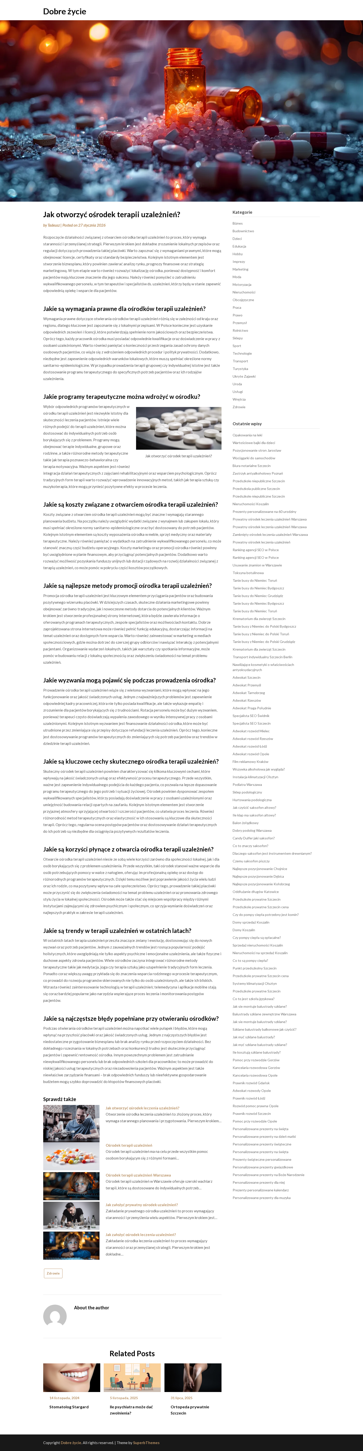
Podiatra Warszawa (247, 784)
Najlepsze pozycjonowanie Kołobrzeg (261, 884)
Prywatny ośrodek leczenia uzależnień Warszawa (270, 519)
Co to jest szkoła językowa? (254, 999)
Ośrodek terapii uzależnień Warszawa (138, 1175)
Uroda (237, 384)
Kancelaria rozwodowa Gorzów (256, 1067)
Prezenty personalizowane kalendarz (261, 1190)
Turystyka (240, 369)
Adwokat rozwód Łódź (250, 746)
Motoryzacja (242, 284)
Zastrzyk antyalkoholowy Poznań (258, 473)
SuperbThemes (146, 1442)
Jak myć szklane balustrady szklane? (260, 1045)
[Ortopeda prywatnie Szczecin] (193, 1376)
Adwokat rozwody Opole (252, 1090)
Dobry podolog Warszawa (252, 830)
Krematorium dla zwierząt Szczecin (259, 619)
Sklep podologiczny (247, 792)
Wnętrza (239, 399)
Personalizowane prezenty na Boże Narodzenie (268, 1175)
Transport (240, 361)
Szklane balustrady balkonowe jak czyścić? (265, 1029)
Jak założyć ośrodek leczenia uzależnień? (141, 1234)
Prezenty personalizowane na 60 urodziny (264, 511)
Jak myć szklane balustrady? (254, 1037)
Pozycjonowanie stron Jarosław (257, 450)
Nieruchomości (244, 292)
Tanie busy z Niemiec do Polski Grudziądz (264, 641)
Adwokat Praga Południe (252, 708)
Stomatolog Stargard (69, 1406)
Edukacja (239, 246)
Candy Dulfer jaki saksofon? (254, 838)
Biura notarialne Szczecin (252, 466)
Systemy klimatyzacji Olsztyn (255, 983)
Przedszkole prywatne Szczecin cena (261, 907)
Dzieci (237, 238)
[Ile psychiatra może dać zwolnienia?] (132, 1376)
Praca (237, 307)
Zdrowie (53, 1273)
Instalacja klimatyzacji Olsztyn (255, 777)
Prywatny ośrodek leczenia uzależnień (261, 542)
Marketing (240, 269)
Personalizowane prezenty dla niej (259, 1182)
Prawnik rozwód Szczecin (252, 1113)
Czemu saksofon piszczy (251, 861)
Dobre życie (64, 11)
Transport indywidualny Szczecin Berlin (262, 657)
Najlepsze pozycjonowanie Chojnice (260, 869)
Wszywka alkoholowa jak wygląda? (259, 769)
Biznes (238, 223)
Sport (237, 346)
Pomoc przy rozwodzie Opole (255, 1121)
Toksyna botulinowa (248, 573)
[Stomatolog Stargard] (71, 1376)
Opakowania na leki (247, 435)
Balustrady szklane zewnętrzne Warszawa (264, 1014)
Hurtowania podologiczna (252, 800)
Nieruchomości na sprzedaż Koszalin (260, 953)
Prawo (237, 315)
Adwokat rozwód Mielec (251, 731)
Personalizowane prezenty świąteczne (262, 1144)
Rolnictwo (240, 330)
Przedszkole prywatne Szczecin (257, 899)
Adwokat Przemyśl (247, 685)
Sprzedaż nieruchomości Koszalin (258, 945)
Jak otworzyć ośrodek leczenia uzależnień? (142, 1108)
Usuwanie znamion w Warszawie (257, 565)
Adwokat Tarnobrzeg (249, 693)
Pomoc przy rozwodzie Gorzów (256, 1060)
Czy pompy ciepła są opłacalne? (257, 937)
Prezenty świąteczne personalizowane (262, 1159)
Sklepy (238, 338)
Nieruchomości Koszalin (251, 504)
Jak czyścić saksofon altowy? (254, 807)
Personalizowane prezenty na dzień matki (264, 1136)
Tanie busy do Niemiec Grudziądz (258, 596)
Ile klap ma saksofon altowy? (254, 815)
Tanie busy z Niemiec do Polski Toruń (261, 634)
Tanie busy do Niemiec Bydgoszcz (258, 588)
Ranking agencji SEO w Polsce (256, 550)
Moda (237, 277)
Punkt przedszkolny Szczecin (255, 968)
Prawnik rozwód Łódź (249, 1098)
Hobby (238, 254)
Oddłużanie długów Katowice (256, 892)
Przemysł (240, 323)
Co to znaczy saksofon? (250, 846)
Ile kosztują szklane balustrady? (257, 1052)
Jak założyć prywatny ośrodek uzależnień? (142, 1204)
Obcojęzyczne (243, 300)
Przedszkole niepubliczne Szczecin (259, 481)
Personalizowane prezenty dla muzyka (262, 1198)
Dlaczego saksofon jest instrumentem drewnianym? (272, 853)
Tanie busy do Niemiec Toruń (255, 580)
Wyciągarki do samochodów (254, 458)
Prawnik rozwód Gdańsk (251, 1083)
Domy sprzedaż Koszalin (251, 922)
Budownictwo (243, 231)
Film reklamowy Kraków (250, 761)
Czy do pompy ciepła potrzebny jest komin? (266, 914)
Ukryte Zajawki (244, 376)
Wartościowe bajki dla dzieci (254, 443)
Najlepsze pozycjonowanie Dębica (258, 876)
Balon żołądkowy (246, 823)
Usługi (238, 391)
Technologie (242, 353)
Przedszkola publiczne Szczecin (256, 488)
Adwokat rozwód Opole (251, 754)
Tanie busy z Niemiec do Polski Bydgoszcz (264, 626)
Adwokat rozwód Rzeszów (253, 738)
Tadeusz (54, 225)
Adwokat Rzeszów (247, 700)
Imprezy (239, 261)
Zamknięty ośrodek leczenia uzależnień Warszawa (270, 534)
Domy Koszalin (244, 930)
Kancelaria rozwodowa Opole (255, 1075)
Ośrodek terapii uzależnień (129, 1145)
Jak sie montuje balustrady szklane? (260, 1006)
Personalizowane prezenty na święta (260, 1129)
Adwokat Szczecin (247, 677)
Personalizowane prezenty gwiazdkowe (263, 1167)
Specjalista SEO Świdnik (251, 716)
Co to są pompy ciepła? (250, 960)
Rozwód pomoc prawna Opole (256, 1106)
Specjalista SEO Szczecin (252, 723)
